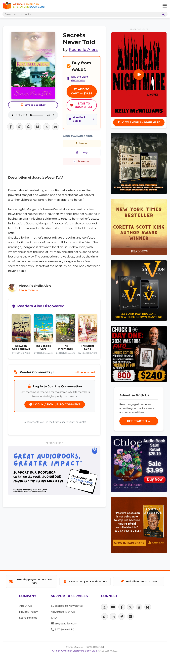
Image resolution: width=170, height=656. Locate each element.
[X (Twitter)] (130, 607)
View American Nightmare (141, 122)
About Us (25, 605)
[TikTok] (104, 616)
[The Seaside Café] (43, 329)
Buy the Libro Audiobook (79, 78)
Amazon (83, 143)
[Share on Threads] (28, 126)
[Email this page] (55, 126)
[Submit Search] (162, 14)
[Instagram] (104, 607)
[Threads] (139, 607)
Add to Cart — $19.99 (81, 91)
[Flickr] (130, 616)
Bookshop (84, 161)
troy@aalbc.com (65, 623)
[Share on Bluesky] (37, 126)
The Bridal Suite (87, 347)
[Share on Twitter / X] (46, 126)
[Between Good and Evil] (21, 329)
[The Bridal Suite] (87, 329)
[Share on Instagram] (19, 126)
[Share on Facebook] (10, 126)
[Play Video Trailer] (138, 74)
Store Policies (28, 617)
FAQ (54, 617)
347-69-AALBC (64, 629)
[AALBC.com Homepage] (23, 6)
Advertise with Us (63, 611)
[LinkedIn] (113, 616)
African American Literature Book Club (74, 650)
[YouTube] (113, 607)
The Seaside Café (43, 347)
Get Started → (139, 421)
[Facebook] (121, 607)
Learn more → (28, 290)
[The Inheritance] (65, 329)
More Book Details (79, 119)
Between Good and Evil (21, 347)
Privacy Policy (28, 611)
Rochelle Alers (83, 49)
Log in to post (86, 372)
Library (84, 152)
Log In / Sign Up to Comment (56, 404)
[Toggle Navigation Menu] (165, 6)
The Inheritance (65, 347)
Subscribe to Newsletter (67, 605)
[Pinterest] (121, 616)
